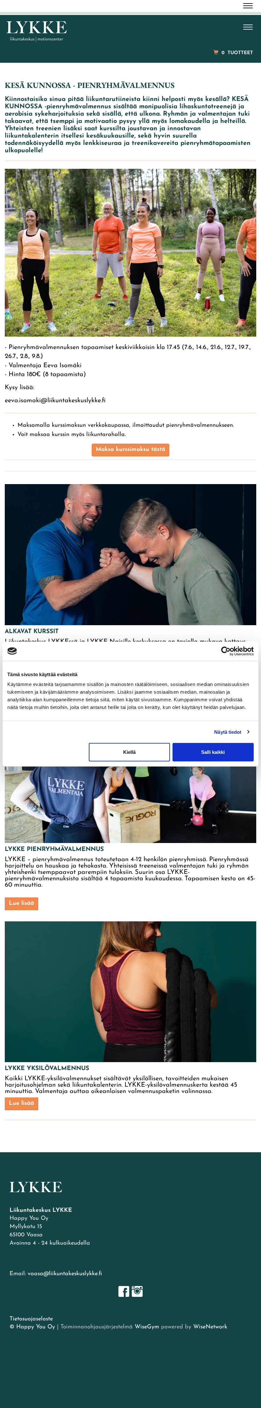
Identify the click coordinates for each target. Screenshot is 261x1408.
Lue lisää (21, 903)
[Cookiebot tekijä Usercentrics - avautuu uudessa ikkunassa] (226, 651)
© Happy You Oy (32, 1327)
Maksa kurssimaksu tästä (130, 450)
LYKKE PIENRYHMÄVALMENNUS (54, 850)
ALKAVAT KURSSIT (32, 632)
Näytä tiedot (227, 731)
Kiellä (129, 752)
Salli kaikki (213, 752)
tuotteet (237, 53)
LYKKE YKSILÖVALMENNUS (47, 1069)
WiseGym (147, 1327)
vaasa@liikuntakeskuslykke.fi (65, 1274)
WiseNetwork (210, 1327)
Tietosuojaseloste (31, 1319)
